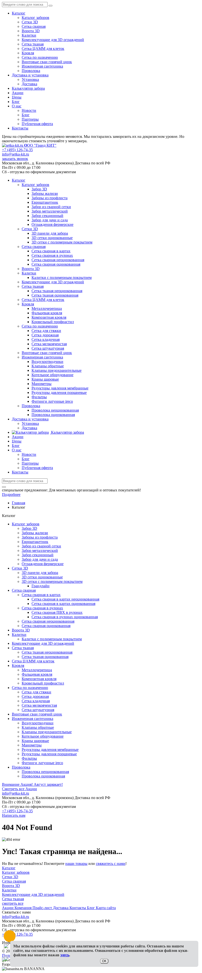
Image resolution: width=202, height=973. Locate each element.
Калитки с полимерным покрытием (52, 639)
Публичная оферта (37, 124)
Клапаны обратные (38, 727)
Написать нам (13, 815)
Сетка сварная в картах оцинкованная (63, 603)
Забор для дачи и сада (40, 559)
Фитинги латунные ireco (42, 763)
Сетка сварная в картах (41, 595)
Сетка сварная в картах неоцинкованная (65, 599)
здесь (64, 955)
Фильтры (29, 758)
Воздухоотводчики (37, 723)
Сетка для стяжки (36, 692)
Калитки (29, 35)
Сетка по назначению (40, 57)
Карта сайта (106, 908)
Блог (16, 102)
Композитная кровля (39, 679)
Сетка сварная (34, 26)
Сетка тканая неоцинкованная (47, 652)
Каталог (18, 13)
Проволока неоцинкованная (45, 772)
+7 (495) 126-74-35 (17, 150)
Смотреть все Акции (19, 789)
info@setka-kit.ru (15, 154)
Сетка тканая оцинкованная (45, 657)
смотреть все (12, 903)
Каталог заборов (35, 17)
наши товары (76, 863)
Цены (16, 97)
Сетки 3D (30, 22)
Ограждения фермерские (43, 564)
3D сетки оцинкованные (42, 577)
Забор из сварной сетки (41, 546)
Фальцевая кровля (37, 674)
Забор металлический (40, 550)
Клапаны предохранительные (47, 732)
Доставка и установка (30, 75)
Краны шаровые (35, 741)
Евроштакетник (35, 542)
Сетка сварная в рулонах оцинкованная (65, 617)
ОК (104, 961)
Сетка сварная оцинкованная (46, 626)
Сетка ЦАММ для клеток (43, 48)
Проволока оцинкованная (43, 776)
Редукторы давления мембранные (50, 749)
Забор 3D (29, 528)
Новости (29, 110)
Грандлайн (41, 586)
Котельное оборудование (43, 736)
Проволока (31, 71)
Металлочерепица (37, 670)
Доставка (29, 84)
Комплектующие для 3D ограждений (53, 40)
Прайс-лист (43, 908)
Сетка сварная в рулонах (42, 608)
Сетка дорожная (35, 696)
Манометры (32, 745)
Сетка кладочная (36, 701)
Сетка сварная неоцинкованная (48, 621)
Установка (30, 79)
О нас (16, 106)
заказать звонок (15, 159)
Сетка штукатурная (38, 710)
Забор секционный (37, 555)
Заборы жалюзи (35, 533)
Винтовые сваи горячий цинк (47, 62)
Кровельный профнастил (43, 683)
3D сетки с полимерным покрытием (52, 581)
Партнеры (30, 119)
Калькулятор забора (28, 88)
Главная (18, 503)
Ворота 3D (31, 31)
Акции (17, 93)
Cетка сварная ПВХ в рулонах (57, 612)
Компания (24, 908)
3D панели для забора (40, 573)
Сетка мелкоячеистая (39, 705)
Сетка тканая (33, 44)
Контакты (20, 128)
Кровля (28, 53)
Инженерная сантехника (42, 66)
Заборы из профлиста (40, 537)
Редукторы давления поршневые (49, 754)
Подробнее (11, 494)
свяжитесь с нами (110, 863)
